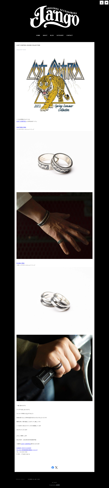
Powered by (52, 485)
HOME (38, 35)
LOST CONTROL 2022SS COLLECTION (28, 45)
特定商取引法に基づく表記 (34, 479)
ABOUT (45, 35)
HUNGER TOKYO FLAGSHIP (24, 448)
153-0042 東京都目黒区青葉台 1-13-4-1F (27, 450)
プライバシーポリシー (20, 479)
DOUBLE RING (20, 263)
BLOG (52, 35)
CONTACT (69, 35)
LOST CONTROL (21, 121)
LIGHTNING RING (21, 127)
